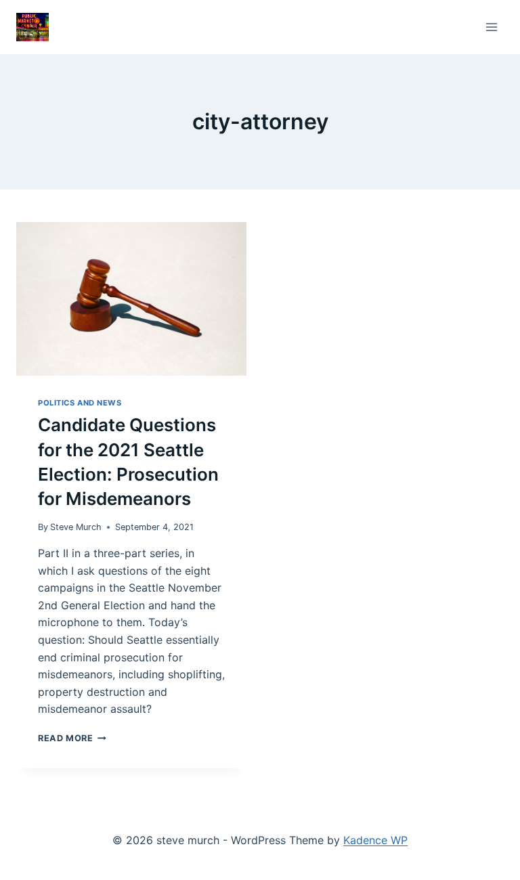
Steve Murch (76, 527)
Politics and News (80, 403)
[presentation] (131, 299)
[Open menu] (491, 26)
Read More (72, 738)
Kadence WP (375, 840)
